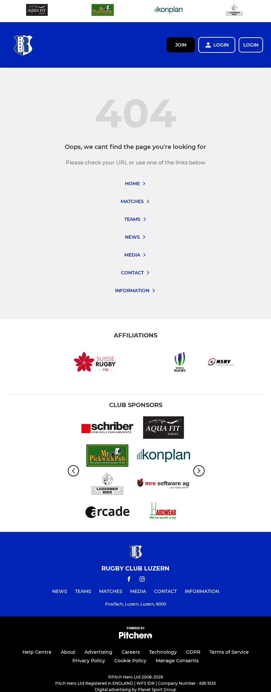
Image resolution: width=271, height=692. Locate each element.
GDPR (193, 652)
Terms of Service (229, 652)
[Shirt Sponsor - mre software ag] (163, 484)
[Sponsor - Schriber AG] (107, 428)
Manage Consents (177, 661)
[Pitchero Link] (135, 637)
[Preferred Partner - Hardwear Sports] (163, 513)
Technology (163, 652)
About (68, 652)
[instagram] (142, 580)
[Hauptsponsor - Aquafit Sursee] (37, 11)
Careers (131, 652)
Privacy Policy (88, 661)
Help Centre (37, 652)
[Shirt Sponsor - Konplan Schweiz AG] (168, 11)
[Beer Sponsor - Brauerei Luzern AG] (234, 11)
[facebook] (129, 580)
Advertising (98, 652)
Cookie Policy (130, 661)
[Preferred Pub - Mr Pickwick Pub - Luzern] (103, 11)
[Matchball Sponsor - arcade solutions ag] (107, 513)
